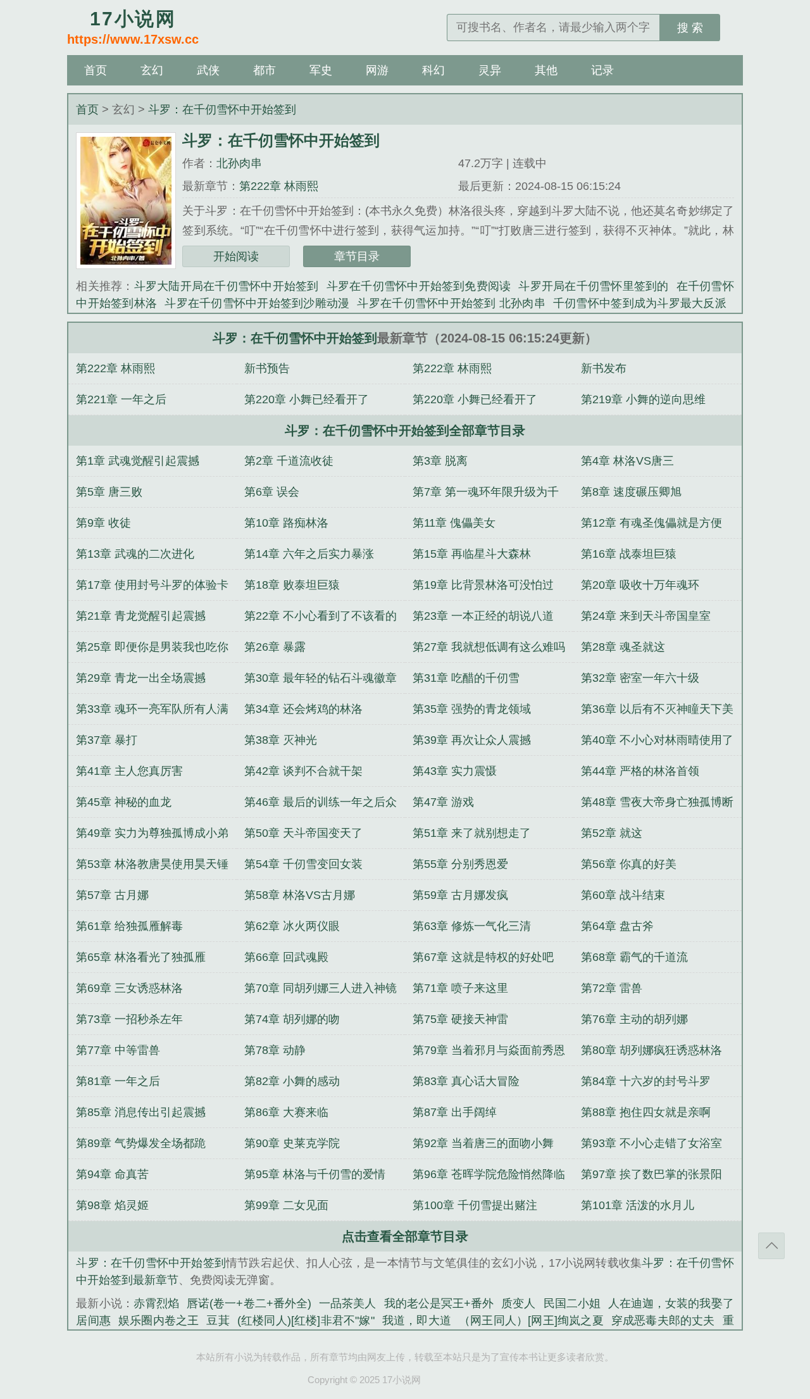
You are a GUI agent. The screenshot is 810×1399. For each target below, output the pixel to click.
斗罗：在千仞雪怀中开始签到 (222, 109)
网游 (377, 70)
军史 (320, 70)
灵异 (489, 70)
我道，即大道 (416, 1320)
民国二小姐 (572, 1303)
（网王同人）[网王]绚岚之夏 (531, 1320)
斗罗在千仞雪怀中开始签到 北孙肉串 (451, 303)
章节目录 (357, 256)
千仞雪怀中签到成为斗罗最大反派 (639, 303)
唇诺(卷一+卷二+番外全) (249, 1303)
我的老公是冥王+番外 (439, 1303)
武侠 (208, 70)
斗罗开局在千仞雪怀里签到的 (593, 286)
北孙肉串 (239, 163)
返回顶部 (771, 1246)
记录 (602, 70)
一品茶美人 (347, 1303)
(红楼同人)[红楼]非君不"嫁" (306, 1320)
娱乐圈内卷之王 (158, 1320)
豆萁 (217, 1320)
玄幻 (151, 70)
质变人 (518, 1303)
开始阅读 (236, 256)
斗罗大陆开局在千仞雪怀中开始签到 (226, 286)
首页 (95, 70)
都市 (264, 70)
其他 (546, 70)
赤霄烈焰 (156, 1303)
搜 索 (690, 28)
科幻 (433, 70)
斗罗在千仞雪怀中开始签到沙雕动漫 (257, 303)
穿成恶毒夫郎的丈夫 (663, 1320)
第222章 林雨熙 (278, 186)
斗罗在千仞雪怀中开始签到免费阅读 (419, 286)
